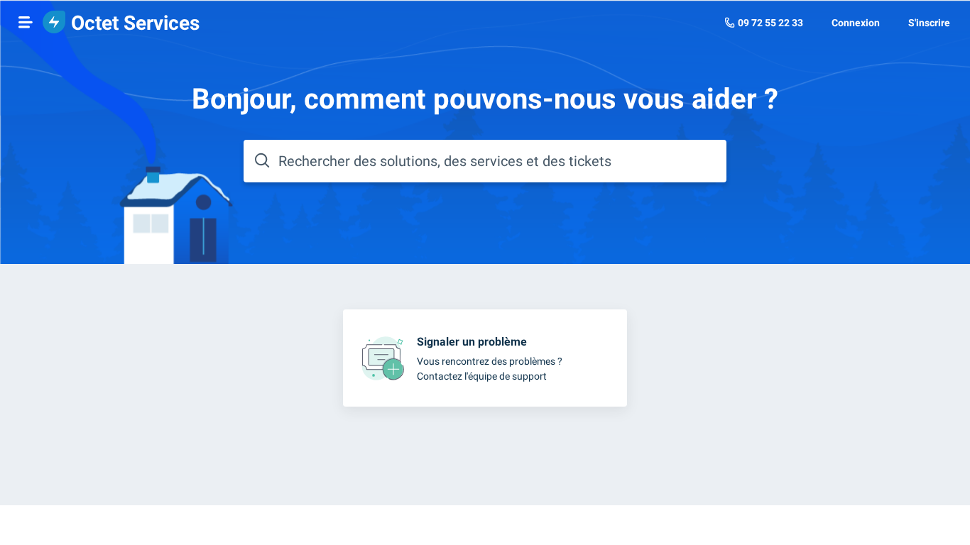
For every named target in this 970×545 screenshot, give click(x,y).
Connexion (856, 22)
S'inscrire (929, 22)
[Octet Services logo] (54, 23)
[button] (25, 22)
